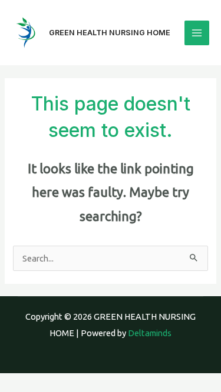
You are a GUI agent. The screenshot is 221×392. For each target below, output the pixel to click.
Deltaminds (149, 333)
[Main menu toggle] (196, 33)
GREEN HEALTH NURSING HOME (109, 32)
